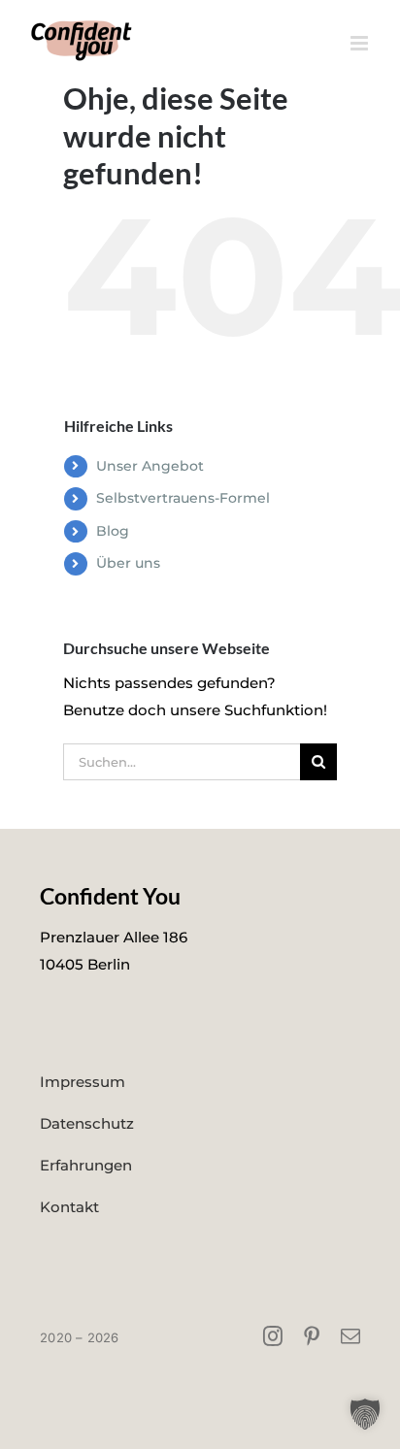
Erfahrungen (86, 1165)
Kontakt (69, 1207)
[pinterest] (311, 1336)
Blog (112, 531)
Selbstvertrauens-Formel (183, 498)
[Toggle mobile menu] (360, 43)
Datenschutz (87, 1123)
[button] (365, 1414)
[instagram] (273, 1336)
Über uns (128, 563)
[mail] (350, 1336)
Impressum (82, 1081)
